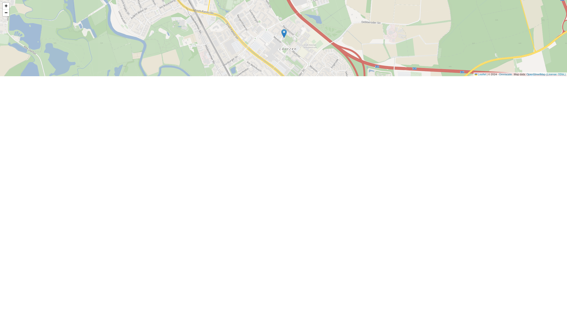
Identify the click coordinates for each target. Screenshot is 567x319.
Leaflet (481, 74)
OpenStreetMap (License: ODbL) (546, 74)
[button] (284, 33)
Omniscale (505, 74)
